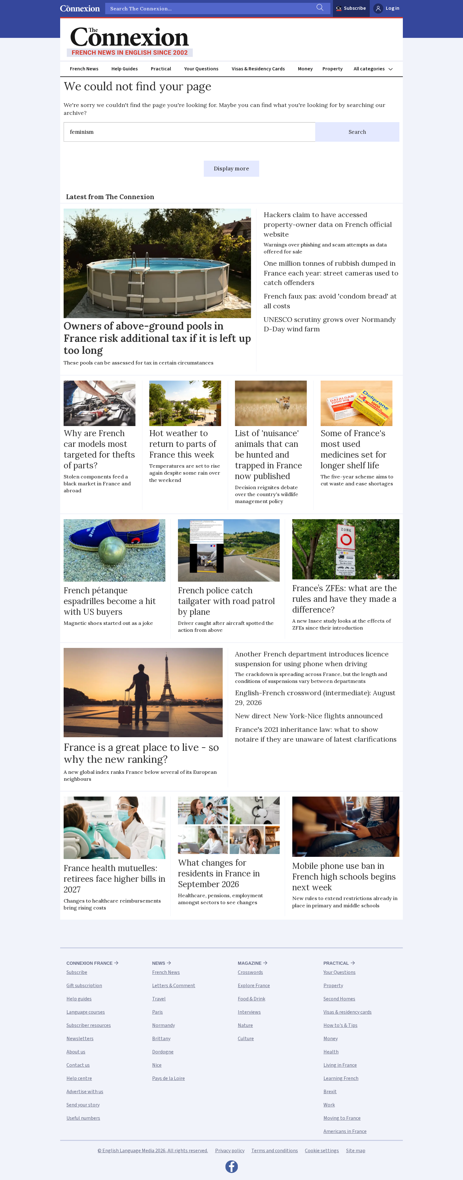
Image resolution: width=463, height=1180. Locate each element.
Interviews (249, 1012)
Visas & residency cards (347, 1012)
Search (357, 131)
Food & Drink (251, 998)
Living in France (340, 1065)
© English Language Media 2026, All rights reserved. (153, 1150)
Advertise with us (84, 1091)
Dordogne (163, 1051)
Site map (355, 1150)
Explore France (254, 985)
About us (75, 1051)
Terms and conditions (274, 1150)
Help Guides (124, 68)
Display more (231, 168)
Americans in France (345, 1131)
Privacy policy (229, 1150)
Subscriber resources (88, 1025)
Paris (157, 1012)
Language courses (85, 1012)
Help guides (79, 998)
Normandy (163, 1025)
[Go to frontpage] (130, 42)
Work (329, 1104)
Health (331, 1051)
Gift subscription (84, 985)
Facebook (231, 1168)
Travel (159, 998)
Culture (246, 1038)
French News (84, 68)
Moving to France (342, 1118)
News (158, 963)
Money (305, 68)
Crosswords (250, 972)
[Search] (319, 8)
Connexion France (89, 963)
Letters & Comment (173, 985)
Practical (161, 68)
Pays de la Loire (168, 1078)
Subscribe (355, 8)
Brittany (161, 1038)
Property (333, 68)
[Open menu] (376, 69)
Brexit (330, 1091)
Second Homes (339, 998)
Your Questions (201, 68)
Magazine (249, 963)
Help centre (79, 1078)
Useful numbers (83, 1118)
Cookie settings (322, 1150)
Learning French (340, 1078)
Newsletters (80, 1038)
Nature (245, 1025)
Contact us (78, 1065)
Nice (157, 1065)
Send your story (83, 1104)
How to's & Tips (340, 1025)
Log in (392, 8)
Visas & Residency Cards (258, 68)
